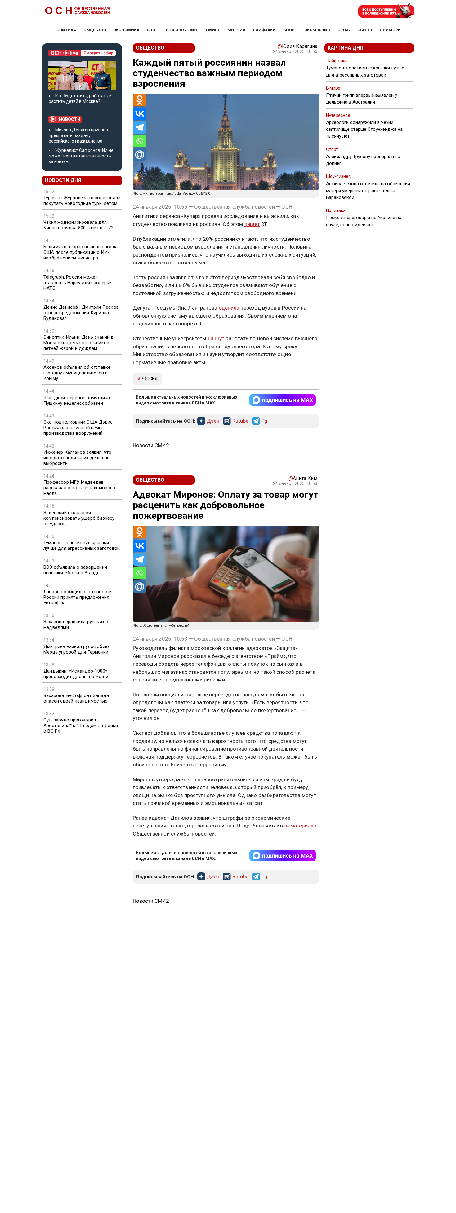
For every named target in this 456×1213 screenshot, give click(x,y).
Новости (69, 119)
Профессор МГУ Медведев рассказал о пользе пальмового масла (79, 487)
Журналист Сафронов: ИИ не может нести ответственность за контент (81, 156)
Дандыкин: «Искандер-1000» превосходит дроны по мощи (75, 673)
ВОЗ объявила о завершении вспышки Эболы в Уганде (75, 570)
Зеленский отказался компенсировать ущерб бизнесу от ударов (79, 518)
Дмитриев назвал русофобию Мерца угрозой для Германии (76, 649)
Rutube (240, 421)
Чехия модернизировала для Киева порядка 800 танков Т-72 (78, 225)
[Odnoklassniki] (139, 100)
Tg (264, 421)
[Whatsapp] (139, 141)
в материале (301, 826)
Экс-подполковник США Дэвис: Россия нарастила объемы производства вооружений (78, 427)
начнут (216, 338)
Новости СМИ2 (151, 445)
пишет (252, 224)
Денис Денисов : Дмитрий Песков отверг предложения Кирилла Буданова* (81, 312)
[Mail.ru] (139, 154)
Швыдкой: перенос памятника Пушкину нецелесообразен (76, 400)
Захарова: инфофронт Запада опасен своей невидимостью (76, 698)
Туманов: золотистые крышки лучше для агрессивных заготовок (81, 545)
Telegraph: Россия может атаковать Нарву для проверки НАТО (77, 282)
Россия (149, 378)
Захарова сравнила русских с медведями (75, 624)
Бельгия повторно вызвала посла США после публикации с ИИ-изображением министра (80, 252)
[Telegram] (139, 127)
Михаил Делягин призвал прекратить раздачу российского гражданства (78, 135)
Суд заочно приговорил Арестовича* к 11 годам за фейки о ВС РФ (80, 725)
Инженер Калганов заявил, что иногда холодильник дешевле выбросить (77, 457)
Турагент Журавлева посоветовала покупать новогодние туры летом (81, 200)
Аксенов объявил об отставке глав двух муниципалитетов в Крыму (76, 372)
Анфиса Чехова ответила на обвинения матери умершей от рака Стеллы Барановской (368, 190)
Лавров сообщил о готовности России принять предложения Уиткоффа (77, 597)
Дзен (213, 421)
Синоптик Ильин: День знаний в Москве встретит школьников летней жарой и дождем (78, 342)
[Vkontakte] (139, 114)
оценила (229, 308)
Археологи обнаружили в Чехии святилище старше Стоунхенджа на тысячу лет (364, 129)
